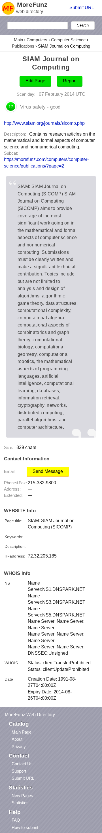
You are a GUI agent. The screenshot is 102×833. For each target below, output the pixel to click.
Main (18, 39)
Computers (37, 39)
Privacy (19, 746)
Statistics (20, 802)
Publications (23, 46)
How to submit (25, 827)
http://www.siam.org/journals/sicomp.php (44, 123)
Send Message (48, 471)
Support (19, 771)
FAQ (16, 820)
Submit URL (81, 7)
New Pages (22, 795)
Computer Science (68, 39)
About (17, 739)
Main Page (21, 732)
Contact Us (22, 763)
